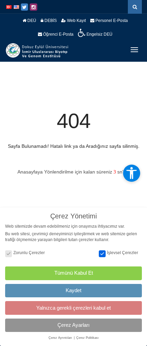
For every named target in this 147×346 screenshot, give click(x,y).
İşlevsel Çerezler (122, 252)
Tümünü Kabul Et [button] (73, 273)
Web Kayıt (76, 20)
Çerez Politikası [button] (87, 337)
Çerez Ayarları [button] (73, 325)
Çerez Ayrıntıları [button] (61, 337)
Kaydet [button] (73, 290)
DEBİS (50, 20)
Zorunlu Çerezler (29, 252)
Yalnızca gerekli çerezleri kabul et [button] (73, 308)
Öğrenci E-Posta (58, 34)
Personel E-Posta (111, 20)
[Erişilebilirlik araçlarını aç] (131, 173)
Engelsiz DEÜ (98, 34)
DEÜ (31, 20)
